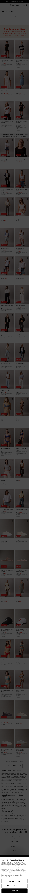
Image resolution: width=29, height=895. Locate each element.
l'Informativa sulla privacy (7, 876)
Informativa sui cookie (15, 875)
